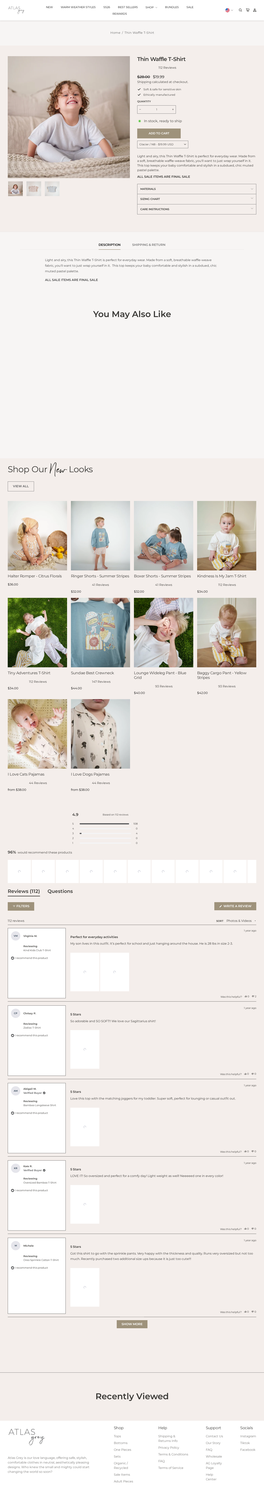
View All (21, 486)
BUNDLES (172, 7)
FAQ (161, 1461)
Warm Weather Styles (78, 7)
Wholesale (214, 1456)
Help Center (211, 1477)
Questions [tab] (60, 892)
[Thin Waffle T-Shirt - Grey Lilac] (15, 439)
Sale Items (122, 1474)
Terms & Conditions (173, 1454)
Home (115, 33)
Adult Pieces (123, 1481)
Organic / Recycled (121, 1465)
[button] (19, 871)
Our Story (213, 1443)
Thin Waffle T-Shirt (139, 33)
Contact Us (214, 1436)
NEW (49, 7)
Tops (117, 1436)
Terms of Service (170, 1468)
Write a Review (239, 907)
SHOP (150, 7)
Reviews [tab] (24, 892)
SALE (190, 7)
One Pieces (122, 1450)
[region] (132, 871)
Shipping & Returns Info (168, 1438)
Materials (148, 189)
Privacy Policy (168, 1447)
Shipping (144, 82)
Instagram (248, 1436)
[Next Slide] (253, 871)
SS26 (106, 7)
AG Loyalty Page (214, 1465)
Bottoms (121, 1443)
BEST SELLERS (128, 7)
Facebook (247, 1450)
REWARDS (119, 13)
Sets (117, 1456)
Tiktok (245, 1443)
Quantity (144, 101)
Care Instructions (154, 209)
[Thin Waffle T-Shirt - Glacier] (10, 439)
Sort (220, 921)
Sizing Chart (150, 199)
